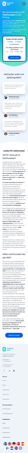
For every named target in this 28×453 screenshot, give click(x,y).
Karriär (4, 385)
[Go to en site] (20, 448)
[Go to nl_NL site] (12, 448)
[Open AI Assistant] (14, 370)
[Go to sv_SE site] (5, 444)
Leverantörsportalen (7, 413)
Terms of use (5, 394)
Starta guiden (14, 57)
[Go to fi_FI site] (7, 448)
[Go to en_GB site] (9, 444)
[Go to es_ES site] (22, 444)
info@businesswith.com (8, 356)
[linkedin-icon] (9, 370)
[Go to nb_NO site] (16, 448)
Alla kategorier (6, 432)
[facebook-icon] (4, 370)
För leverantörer (6, 408)
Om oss (4, 380)
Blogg (3, 423)
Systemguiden (5, 427)
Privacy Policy (5, 389)
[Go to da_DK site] (18, 444)
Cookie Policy (5, 399)
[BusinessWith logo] (7, 4)
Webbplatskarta (6, 437)
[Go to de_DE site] (14, 444)
